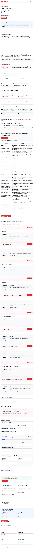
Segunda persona (25, 133)
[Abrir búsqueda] (30, 1)
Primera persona (18, 133)
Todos (13, 133)
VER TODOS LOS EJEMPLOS (5, 216)
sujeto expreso (18, 119)
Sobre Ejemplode (3, 534)
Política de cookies (20, 540)
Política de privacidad (21, 539)
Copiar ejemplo (30, 227)
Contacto (2, 539)
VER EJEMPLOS (3, 17)
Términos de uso (20, 542)
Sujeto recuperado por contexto (7, 447)
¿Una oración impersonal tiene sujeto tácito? (8, 428)
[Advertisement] (17, 47)
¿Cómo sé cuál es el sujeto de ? (13, 422)
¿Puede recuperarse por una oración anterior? (8, 431)
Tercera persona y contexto (6, 135)
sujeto (2, 120)
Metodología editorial (21, 492)
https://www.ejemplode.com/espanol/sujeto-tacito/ (9, 478)
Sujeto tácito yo (5, 445)
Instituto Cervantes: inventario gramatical (8, 494)
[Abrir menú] (32, 1)
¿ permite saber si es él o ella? (13, 425)
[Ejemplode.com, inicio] (15, 1)
